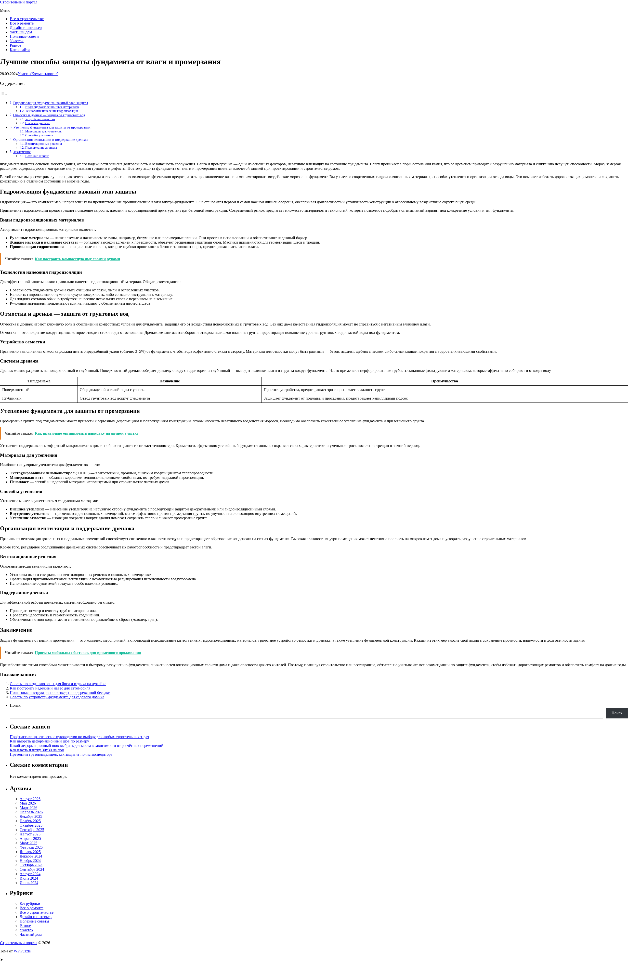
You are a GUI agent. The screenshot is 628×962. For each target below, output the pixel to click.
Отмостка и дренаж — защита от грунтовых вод (49, 115)
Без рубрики (30, 903)
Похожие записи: (37, 156)
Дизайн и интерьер (26, 28)
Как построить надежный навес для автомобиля (50, 688)
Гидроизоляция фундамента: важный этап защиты (50, 103)
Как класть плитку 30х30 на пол (37, 750)
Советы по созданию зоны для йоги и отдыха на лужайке (58, 684)
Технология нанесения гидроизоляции (51, 111)
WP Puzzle (22, 951)
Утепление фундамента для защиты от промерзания (51, 127)
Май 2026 (28, 803)
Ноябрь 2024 (30, 860)
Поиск (15, 705)
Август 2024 (30, 874)
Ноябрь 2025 (30, 821)
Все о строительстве (27, 19)
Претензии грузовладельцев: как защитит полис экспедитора (61, 754)
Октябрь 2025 (31, 825)
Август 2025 (30, 834)
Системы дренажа (37, 123)
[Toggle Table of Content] (3, 94)
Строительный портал (18, 2)
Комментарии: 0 (44, 74)
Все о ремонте (22, 23)
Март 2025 (28, 843)
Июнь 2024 (29, 883)
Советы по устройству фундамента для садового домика (57, 697)
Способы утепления (39, 135)
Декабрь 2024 (31, 856)
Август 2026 (30, 799)
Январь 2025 (30, 852)
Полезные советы (24, 36)
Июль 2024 (29, 878)
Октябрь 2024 (31, 865)
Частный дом (21, 32)
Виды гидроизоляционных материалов (52, 107)
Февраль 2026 (31, 812)
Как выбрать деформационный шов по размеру (49, 741)
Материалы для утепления (43, 131)
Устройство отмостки (40, 119)
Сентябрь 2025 (32, 830)
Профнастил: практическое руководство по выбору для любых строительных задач (79, 737)
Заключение (22, 152)
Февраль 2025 (31, 847)
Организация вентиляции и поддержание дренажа (50, 140)
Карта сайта (20, 50)
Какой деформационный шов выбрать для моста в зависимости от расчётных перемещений (86, 745)
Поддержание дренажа (41, 147)
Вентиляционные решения (43, 143)
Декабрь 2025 (31, 816)
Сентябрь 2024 (32, 869)
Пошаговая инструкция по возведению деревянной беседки (60, 692)
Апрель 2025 (30, 838)
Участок (17, 41)
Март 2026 (28, 808)
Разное (15, 45)
